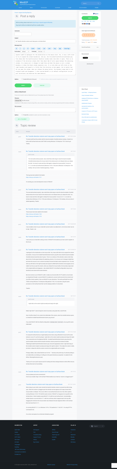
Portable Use (18, 454)
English (96, 426)
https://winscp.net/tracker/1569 (34, 214)
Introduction (44, 7)
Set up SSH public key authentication (89, 117)
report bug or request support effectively (42, 22)
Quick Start (17, 429)
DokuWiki (54, 437)
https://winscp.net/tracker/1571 (34, 177)
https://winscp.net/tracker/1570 (34, 216)
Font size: (34, 51)
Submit (23, 85)
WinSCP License (51, 464)
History (35, 439)
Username (17, 31)
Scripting (17, 447)
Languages (17, 444)
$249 (93, 21)
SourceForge (55, 432)
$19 (82, 21)
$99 (90, 21)
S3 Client (17, 442)
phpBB (53, 439)
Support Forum (37, 437)
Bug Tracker (36, 442)
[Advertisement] (90, 75)
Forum (96, 7)
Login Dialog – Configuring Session (89, 92)
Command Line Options (20, 452)
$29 (85, 21)
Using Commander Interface (87, 95)
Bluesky (72, 437)
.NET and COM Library (20, 449)
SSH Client (17, 439)
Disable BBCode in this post (29, 79)
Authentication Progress (87, 103)
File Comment (18, 106)
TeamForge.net (55, 434)
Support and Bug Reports (25, 12)
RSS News (73, 442)
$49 (88, 21)
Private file (36, 115)
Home (20, 7)
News (31, 7)
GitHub (53, 429)
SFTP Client (17, 437)
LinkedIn (73, 439)
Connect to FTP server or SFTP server (89, 111)
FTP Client (17, 434)
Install (69, 7)
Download (57, 7)
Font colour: (17, 51)
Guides (16, 432)
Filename (17, 98)
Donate (90, 18)
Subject (16, 38)
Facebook (73, 429)
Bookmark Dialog (85, 114)
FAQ (34, 432)
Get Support (36, 429)
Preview (42, 85)
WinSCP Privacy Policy (72, 464)
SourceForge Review (86, 47)
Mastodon (73, 434)
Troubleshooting (37, 434)
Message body (18, 45)
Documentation (83, 7)
